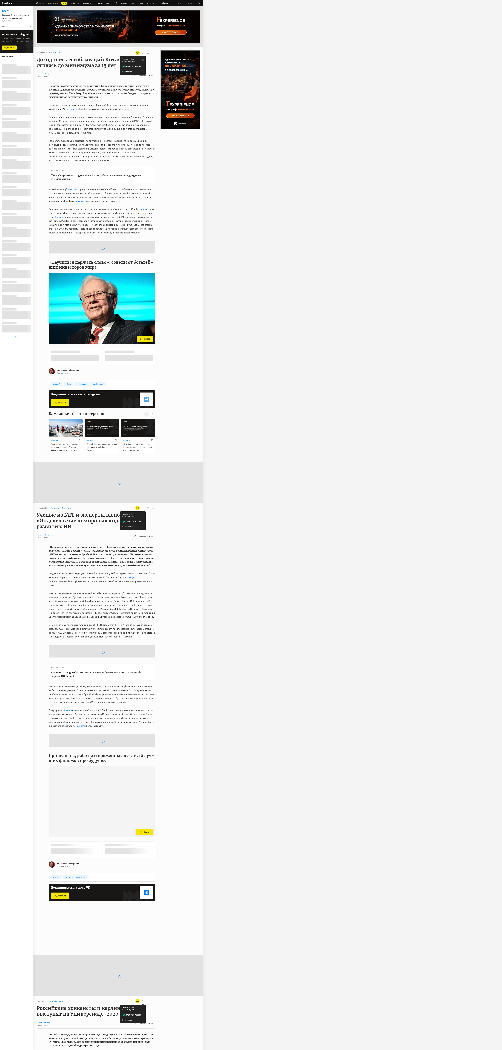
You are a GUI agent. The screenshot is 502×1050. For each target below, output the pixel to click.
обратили (59, 216)
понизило (73, 189)
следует (131, 555)
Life (116, 3)
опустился (81, 200)
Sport (133, 3)
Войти (189, 3)
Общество (127, 419)
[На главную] (7, 3)
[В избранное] (83, 331)
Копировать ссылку (145, 75)
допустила (123, 1009)
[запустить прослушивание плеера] (143, 53)
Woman (124, 3)
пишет (74, 108)
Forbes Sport (91, 419)
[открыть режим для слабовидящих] (137, 53)
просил (143, 209)
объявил (67, 667)
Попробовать (127, 71)
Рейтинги (75, 3)
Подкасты (98, 3)
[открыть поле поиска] (199, 3)
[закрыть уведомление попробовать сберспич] (143, 60)
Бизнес (53, 870)
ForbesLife (54, 419)
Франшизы (86, 3)
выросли (81, 683)
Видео (108, 3)
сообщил (124, 993)
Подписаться (60, 381)
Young (141, 3)
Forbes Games (57, 3)
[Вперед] (159, 336)
